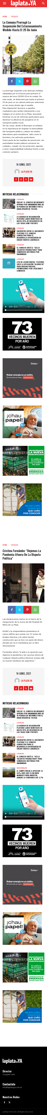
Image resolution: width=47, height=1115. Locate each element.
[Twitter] (20, 81)
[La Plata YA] (17, 171)
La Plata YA (26, 171)
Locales (14, 16)
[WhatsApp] (35, 81)
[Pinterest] (27, 81)
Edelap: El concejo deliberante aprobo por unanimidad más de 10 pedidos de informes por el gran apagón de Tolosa (30, 205)
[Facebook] (12, 81)
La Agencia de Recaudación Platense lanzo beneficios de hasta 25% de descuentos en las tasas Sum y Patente (29, 220)
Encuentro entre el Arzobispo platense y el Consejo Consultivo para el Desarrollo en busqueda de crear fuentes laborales (30, 235)
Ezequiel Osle (9, 1074)
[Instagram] (21, 179)
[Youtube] (31, 179)
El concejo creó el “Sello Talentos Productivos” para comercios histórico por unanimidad (29, 250)
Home (5, 16)
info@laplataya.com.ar (12, 1087)
